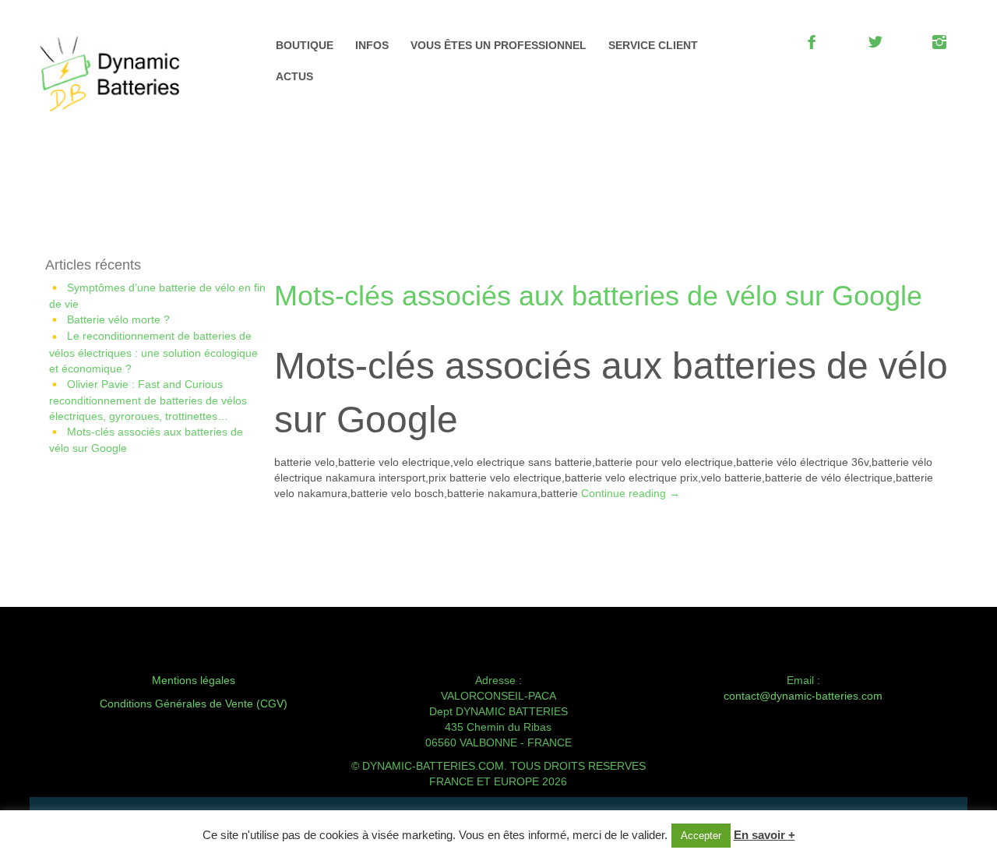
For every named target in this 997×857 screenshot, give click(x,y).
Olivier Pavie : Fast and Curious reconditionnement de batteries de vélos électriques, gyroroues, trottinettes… (148, 400)
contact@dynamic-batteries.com (803, 695)
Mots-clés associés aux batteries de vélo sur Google (598, 296)
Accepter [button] (701, 835)
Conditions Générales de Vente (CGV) (193, 703)
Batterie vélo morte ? (118, 319)
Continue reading (630, 493)
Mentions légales (193, 680)
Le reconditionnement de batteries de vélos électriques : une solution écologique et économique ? (153, 352)
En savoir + (764, 834)
